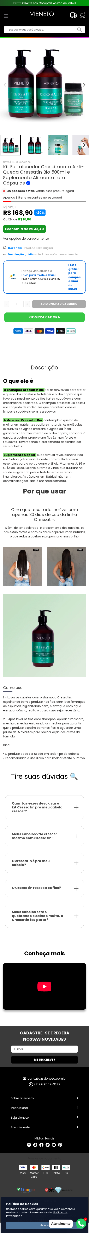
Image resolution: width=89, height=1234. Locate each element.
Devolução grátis (21, 254)
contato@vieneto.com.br (47, 1078)
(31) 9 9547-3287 (47, 1084)
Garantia (15, 248)
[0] (82, 17)
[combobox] (41, 30)
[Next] (84, 145)
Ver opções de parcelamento (26, 238)
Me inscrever (44, 1060)
